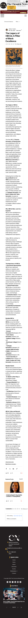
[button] (11, 8)
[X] (12, 582)
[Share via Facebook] (6, 468)
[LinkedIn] (15, 582)
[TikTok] (20, 582)
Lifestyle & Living (10, 462)
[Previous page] (10, 607)
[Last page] (21, 607)
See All (20, 479)
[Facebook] (10, 582)
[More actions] (21, 30)
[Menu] (27, 2)
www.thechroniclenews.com (13, 1)
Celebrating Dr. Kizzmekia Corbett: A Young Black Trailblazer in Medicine (14, 495)
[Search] (24, 1)
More (17, 21)
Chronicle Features (8, 21)
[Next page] (18, 607)
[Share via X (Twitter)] (9, 468)
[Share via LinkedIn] (13, 468)
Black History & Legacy (11, 464)
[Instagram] (7, 582)
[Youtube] (18, 582)
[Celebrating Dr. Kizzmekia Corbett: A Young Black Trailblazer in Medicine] (14, 487)
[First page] (6, 607)
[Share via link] (17, 468)
